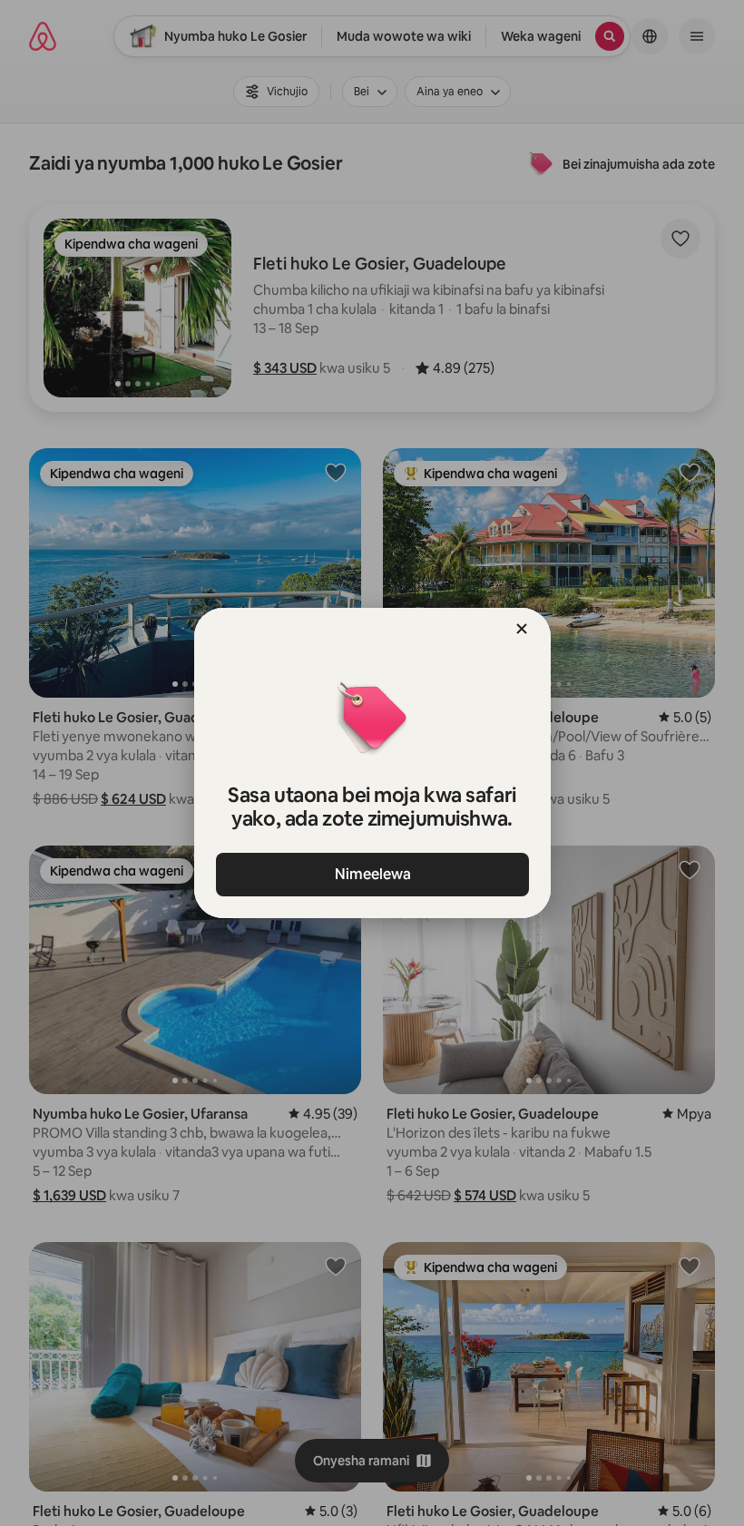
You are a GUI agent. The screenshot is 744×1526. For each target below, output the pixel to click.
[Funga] (521, 628)
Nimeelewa (372, 874)
